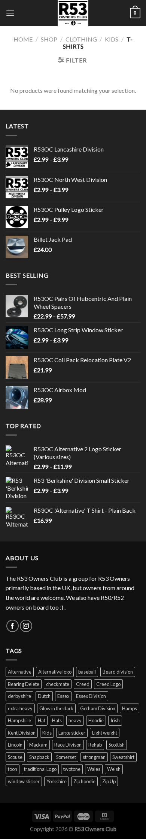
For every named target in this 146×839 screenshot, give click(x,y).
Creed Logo (108, 684)
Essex (63, 696)
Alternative (19, 672)
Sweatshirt (123, 757)
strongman (94, 757)
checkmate (57, 684)
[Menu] (10, 13)
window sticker (24, 781)
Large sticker (71, 733)
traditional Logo (40, 769)
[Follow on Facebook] (12, 626)
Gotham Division (97, 708)
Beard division (118, 672)
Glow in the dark (56, 708)
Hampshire (19, 720)
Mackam (38, 745)
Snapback (39, 757)
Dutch (44, 696)
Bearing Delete (23, 684)
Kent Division (22, 733)
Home (23, 39)
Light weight (104, 733)
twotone (71, 769)
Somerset (66, 757)
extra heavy (20, 708)
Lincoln (15, 745)
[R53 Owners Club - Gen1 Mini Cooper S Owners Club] (73, 13)
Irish (115, 720)
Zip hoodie (84, 781)
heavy (75, 720)
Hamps (129, 708)
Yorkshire (56, 781)
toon (12, 769)
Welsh (114, 769)
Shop (49, 39)
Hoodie (96, 720)
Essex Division (91, 696)
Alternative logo (55, 672)
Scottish (117, 745)
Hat (41, 720)
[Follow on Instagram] (26, 626)
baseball (87, 672)
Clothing (81, 39)
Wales (93, 769)
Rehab (95, 745)
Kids (111, 39)
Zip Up (109, 781)
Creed (82, 684)
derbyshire (19, 696)
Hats (57, 720)
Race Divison (68, 745)
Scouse (15, 757)
